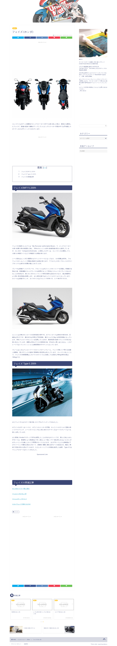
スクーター (16, 511)
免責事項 (26, 643)
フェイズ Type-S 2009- (28, 174)
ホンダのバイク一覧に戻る (21, 489)
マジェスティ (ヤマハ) (19, 499)
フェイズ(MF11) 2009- (28, 171)
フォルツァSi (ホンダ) (19, 494)
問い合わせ (83, 90)
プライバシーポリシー (16, 643)
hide (45, 168)
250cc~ (14, 28)
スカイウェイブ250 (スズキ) (21, 504)
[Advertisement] (42, 56)
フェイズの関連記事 (27, 177)
